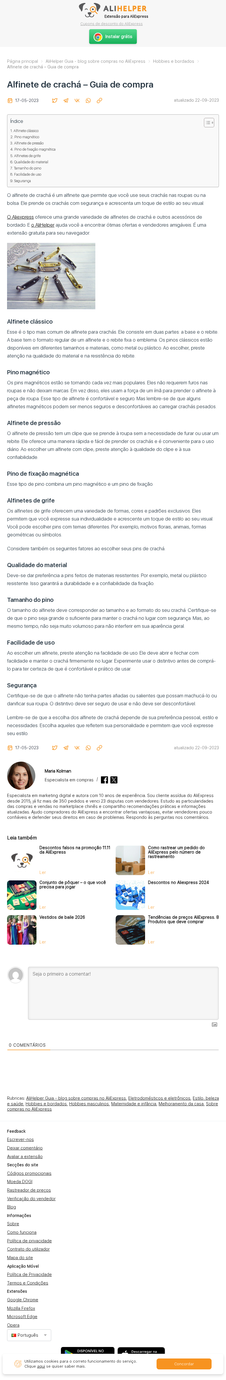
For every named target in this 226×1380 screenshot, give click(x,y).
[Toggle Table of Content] (206, 123)
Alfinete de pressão (29, 143)
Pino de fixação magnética (35, 149)
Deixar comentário (25, 1148)
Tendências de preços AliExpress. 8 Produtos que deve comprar (183, 919)
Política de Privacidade (29, 1274)
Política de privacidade (29, 1241)
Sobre (13, 1223)
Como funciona (21, 1232)
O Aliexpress (20, 217)
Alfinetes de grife (27, 156)
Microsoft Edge (22, 1316)
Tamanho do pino (27, 168)
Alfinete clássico (26, 131)
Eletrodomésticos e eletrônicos (159, 1098)
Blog (11, 1207)
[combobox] (29, 1335)
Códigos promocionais (29, 1173)
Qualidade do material (31, 162)
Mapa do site (20, 1257)
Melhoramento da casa (181, 1103)
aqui (41, 1366)
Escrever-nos (20, 1139)
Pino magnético (26, 137)
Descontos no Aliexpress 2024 (178, 882)
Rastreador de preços (29, 1190)
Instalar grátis (118, 36)
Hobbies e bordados (46, 1103)
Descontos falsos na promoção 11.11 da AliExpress (74, 849)
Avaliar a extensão (25, 1156)
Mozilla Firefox (21, 1308)
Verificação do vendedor (31, 1198)
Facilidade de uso (27, 174)
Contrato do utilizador (28, 1249)
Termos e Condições (27, 1283)
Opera (13, 1325)
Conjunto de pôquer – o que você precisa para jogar (72, 884)
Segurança (22, 181)
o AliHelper (42, 225)
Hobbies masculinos (89, 1103)
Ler (42, 872)
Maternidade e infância (133, 1103)
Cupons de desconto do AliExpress (111, 24)
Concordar (184, 1364)
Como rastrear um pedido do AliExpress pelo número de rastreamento (176, 852)
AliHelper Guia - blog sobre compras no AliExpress (76, 1098)
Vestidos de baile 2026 (62, 917)
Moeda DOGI (19, 1181)
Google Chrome (22, 1299)
